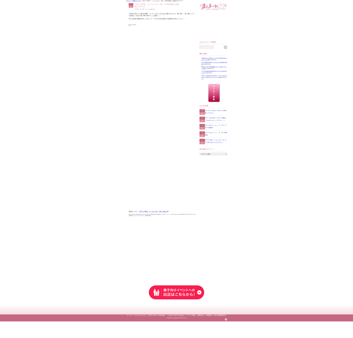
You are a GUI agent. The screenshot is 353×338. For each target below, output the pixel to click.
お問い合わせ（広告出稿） (157, 315)
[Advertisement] (213, 26)
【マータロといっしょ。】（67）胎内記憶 (216, 134)
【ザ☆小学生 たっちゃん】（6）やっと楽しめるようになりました (215, 141)
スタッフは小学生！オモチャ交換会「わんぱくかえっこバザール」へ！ (215, 119)
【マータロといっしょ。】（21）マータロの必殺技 (216, 126)
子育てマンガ (145, 9)
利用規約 (209, 315)
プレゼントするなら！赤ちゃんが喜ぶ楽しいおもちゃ (216, 112)
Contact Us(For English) (176, 315)
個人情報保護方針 (220, 315)
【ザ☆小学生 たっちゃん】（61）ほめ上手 (154, 211)
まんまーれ (175, 317)
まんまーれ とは (140, 315)
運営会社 (201, 315)
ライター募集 (214, 92)
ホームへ (130, 315)
